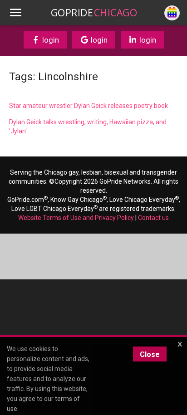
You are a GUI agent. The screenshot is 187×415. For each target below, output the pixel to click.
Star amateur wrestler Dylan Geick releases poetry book (88, 105)
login (49, 39)
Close (150, 354)
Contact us (153, 217)
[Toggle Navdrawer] (15, 13)
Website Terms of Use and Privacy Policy (76, 217)
